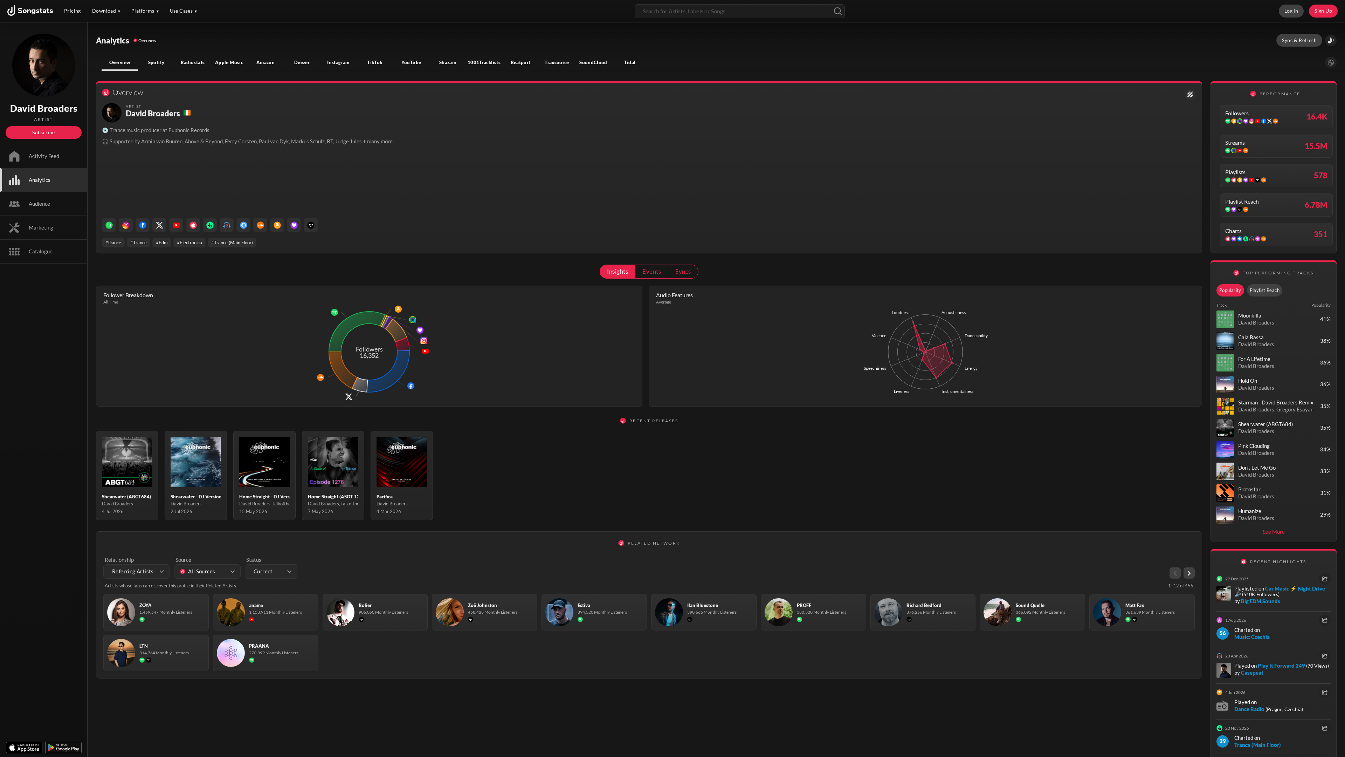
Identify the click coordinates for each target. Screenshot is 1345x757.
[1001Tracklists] (227, 225)
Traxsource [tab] (557, 62)
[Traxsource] (243, 225)
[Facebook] (143, 225)
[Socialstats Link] (1190, 94)
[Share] (1325, 579)
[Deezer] (294, 225)
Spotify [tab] (156, 62)
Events (651, 271)
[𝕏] (159, 225)
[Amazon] (277, 225)
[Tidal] (311, 225)
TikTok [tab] (374, 62)
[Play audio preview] (1225, 319)
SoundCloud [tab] (593, 62)
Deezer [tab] (302, 62)
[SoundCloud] (260, 225)
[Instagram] (126, 225)
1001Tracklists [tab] (484, 62)
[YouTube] (176, 225)
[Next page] (1189, 573)
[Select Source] (1331, 62)
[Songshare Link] (1331, 40)
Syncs (683, 271)
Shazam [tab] (447, 62)
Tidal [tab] (630, 62)
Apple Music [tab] (229, 62)
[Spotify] (109, 225)
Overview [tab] (120, 62)
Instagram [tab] (338, 62)
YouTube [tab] (411, 62)
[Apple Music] (193, 225)
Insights (617, 271)
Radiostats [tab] (193, 62)
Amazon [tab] (265, 62)
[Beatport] (210, 225)
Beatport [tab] (521, 62)
